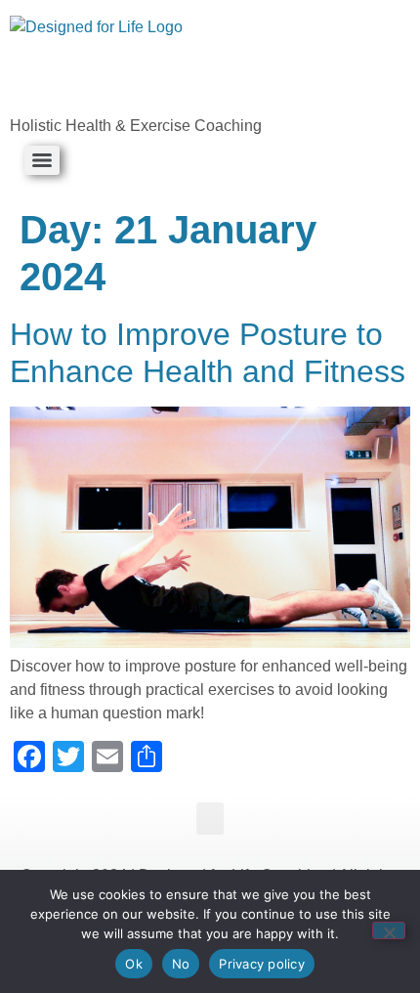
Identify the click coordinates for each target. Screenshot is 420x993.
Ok (134, 963)
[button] (210, 818)
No (181, 963)
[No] (388, 930)
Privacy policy (262, 963)
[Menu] (42, 160)
